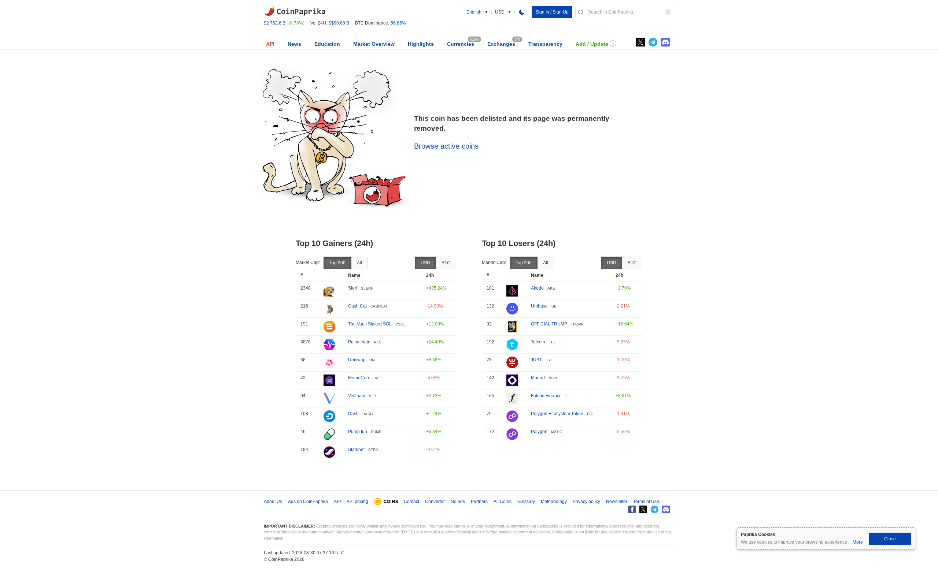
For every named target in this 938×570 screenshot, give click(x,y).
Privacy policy (586, 501)
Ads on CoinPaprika (308, 501)
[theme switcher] (521, 12)
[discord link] (665, 42)
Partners (479, 501)
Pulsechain (359, 341)
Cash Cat (357, 306)
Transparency (545, 44)
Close (890, 538)
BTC (446, 262)
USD (425, 262)
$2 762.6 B (274, 23)
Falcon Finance (546, 395)
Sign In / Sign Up (552, 12)
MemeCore (360, 377)
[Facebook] (632, 509)
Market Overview (374, 44)
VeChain (356, 395)
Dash (353, 413)
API (270, 44)
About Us (273, 501)
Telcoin (538, 341)
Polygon (539, 431)
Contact (411, 501)
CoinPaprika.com (295, 11)
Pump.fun (357, 431)
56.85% (398, 23)
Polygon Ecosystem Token (557, 413)
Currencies (460, 44)
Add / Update (592, 44)
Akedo (537, 288)
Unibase (539, 306)
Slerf (352, 288)
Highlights (421, 44)
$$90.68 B (339, 23)
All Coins (503, 501)
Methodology (554, 501)
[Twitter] (640, 42)
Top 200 (337, 262)
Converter (435, 501)
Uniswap (357, 359)
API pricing (357, 501)
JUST (536, 359)
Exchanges (501, 44)
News (294, 44)
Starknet (356, 449)
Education (327, 44)
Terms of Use (646, 501)
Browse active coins (446, 146)
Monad (538, 377)
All (359, 262)
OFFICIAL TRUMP (549, 324)
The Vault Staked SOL (370, 324)
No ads (458, 501)
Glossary (526, 501)
